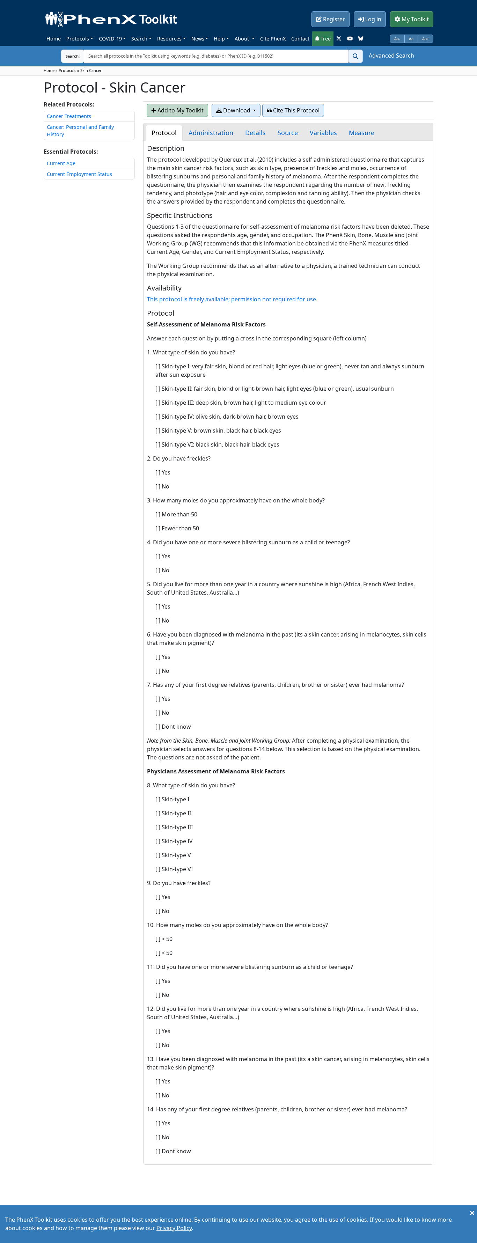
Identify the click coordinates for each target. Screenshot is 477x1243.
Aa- (397, 38)
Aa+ (425, 38)
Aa (411, 38)
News (197, 38)
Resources (169, 38)
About (242, 38)
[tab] (164, 133)
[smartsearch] (355, 56)
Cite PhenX (273, 38)
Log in (372, 19)
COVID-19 (110, 38)
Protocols (77, 38)
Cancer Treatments (69, 116)
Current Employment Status (79, 174)
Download (237, 110)
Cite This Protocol (296, 110)
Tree (325, 38)
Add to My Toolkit (180, 110)
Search (139, 38)
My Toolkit (414, 19)
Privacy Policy (174, 1228)
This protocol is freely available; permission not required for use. (232, 299)
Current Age (61, 163)
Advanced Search (391, 55)
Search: (67, 56)
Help (219, 38)
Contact (300, 38)
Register (333, 19)
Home (53, 38)
